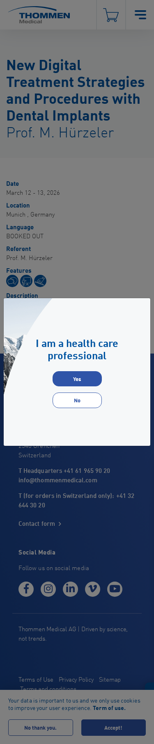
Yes (77, 379)
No (77, 400)
